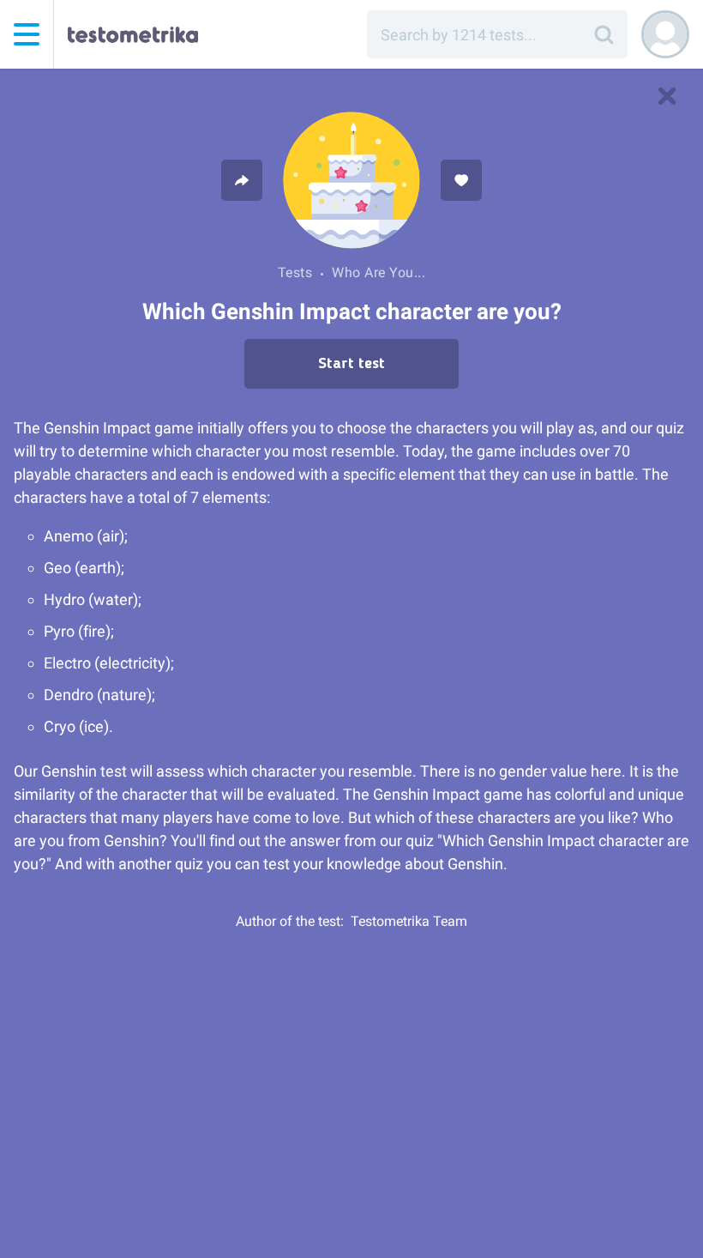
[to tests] (667, 96)
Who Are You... (378, 272)
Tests (295, 272)
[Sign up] (665, 34)
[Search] (603, 34)
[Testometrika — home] (133, 34)
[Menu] (26, 34)
